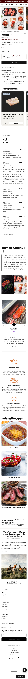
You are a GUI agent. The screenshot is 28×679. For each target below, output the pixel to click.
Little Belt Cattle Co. (14, 583)
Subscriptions (4, 606)
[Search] (4, 5)
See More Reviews (8, 234)
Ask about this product (8, 67)
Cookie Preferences (14, 654)
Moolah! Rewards (5, 608)
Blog (2, 592)
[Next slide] (24, 326)
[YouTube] (18, 658)
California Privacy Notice (14, 652)
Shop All (3, 31)
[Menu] (2, 5)
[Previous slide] (3, 326)
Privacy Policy (14, 650)
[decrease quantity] (2, 676)
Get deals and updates (14, 639)
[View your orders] (26, 5)
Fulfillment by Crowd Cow (7, 623)
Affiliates (3, 618)
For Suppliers (4, 616)
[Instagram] (12, 658)
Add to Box (14, 62)
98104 (10, 57)
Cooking (3, 594)
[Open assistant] (25, 670)
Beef (8, 31)
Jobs (2, 621)
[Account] (23, 5)
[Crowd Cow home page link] (14, 4)
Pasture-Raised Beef (14, 31)
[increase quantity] (9, 676)
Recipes (3, 596)
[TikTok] (9, 658)
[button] (14, 326)
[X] (15, 658)
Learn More (4, 551)
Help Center (4, 604)
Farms (3, 597)
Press (2, 620)
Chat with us (14, 671)
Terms (14, 648)
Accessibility (4, 609)
